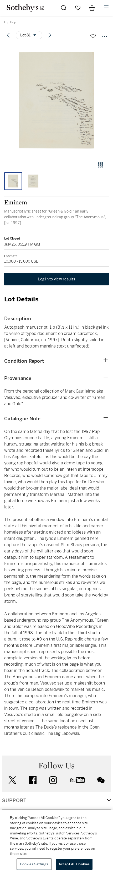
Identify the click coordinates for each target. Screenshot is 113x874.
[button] (56, 101)
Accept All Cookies (74, 864)
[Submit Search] (63, 7)
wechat (101, 780)
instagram (53, 780)
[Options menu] (104, 36)
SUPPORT (14, 801)
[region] (56, 842)
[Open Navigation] (106, 8)
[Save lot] (93, 36)
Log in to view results (56, 279)
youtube (77, 780)
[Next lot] (49, 35)
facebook (33, 780)
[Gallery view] (100, 165)
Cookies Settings (34, 864)
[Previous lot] (8, 35)
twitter (12, 780)
